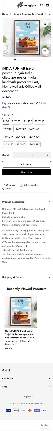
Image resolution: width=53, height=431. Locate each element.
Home (5, 13)
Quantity (6, 155)
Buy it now (26, 172)
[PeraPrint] (26, 5)
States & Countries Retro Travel (28, 13)
